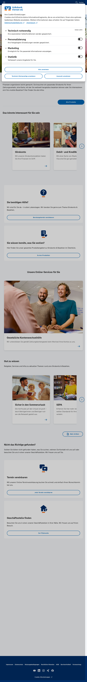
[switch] (80, 39)
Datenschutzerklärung (14, 23)
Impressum (31, 23)
